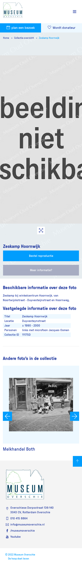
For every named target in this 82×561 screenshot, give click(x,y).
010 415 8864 (18, 518)
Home (6, 38)
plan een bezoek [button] (23, 28)
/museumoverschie (22, 530)
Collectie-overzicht (24, 38)
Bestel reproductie (41, 255)
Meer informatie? (41, 270)
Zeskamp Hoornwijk (49, 38)
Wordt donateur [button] (63, 28)
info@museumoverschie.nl (27, 524)
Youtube (15, 536)
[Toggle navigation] (74, 12)
